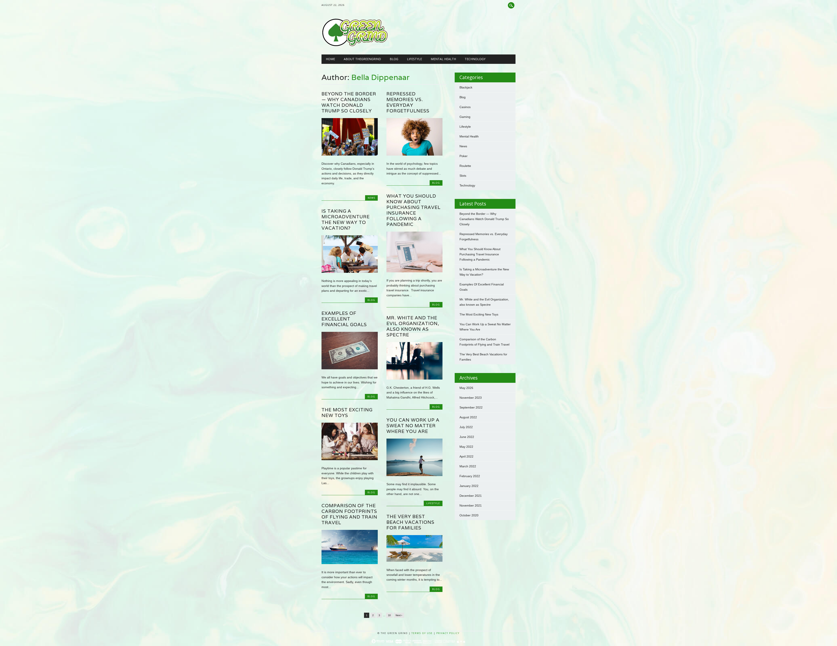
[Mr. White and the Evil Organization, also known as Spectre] (414, 378)
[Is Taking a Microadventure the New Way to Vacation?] (350, 271)
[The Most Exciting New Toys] (350, 459)
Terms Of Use (422, 633)
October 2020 (468, 515)
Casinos (465, 107)
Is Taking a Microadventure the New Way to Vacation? (346, 219)
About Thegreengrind (362, 59)
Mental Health (443, 59)
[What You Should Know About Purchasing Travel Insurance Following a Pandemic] (414, 271)
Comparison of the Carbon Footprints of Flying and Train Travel (349, 514)
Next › (399, 615)
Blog (394, 59)
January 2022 (468, 486)
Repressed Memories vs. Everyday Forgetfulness (407, 102)
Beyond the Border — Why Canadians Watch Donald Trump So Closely (349, 102)
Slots (462, 175)
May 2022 (466, 446)
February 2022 (469, 476)
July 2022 (466, 427)
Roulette (465, 166)
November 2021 (470, 505)
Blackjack (465, 87)
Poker (463, 156)
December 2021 (470, 495)
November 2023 (470, 397)
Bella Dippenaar (380, 77)
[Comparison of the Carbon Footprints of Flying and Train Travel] (350, 563)
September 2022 (471, 407)
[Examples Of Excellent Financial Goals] (350, 368)
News (371, 197)
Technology (475, 59)
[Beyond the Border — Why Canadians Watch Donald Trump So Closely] (350, 154)
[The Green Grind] (355, 45)
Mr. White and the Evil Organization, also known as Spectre (412, 326)
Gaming (464, 117)
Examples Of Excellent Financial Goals (345, 318)
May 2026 (466, 388)
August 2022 (468, 417)
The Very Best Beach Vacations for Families (410, 522)
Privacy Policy (447, 633)
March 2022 (467, 466)
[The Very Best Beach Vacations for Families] (414, 560)
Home (330, 59)
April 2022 (466, 456)
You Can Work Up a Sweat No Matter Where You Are (412, 425)
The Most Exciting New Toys (347, 412)
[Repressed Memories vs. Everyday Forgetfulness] (414, 154)
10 (389, 615)
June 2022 (466, 437)
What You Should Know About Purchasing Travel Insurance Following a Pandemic (413, 210)
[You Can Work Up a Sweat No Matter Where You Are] (414, 475)
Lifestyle (414, 59)
